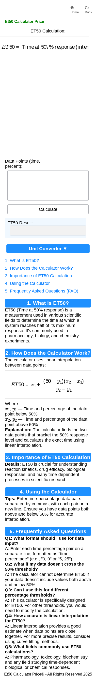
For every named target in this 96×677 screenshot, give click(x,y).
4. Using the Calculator (27, 283)
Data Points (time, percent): (22, 164)
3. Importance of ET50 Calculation (38, 275)
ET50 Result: (20, 222)
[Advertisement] (48, 106)
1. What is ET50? (22, 260)
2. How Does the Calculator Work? (39, 268)
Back (88, 11)
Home (74, 11)
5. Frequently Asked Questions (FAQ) (41, 291)
